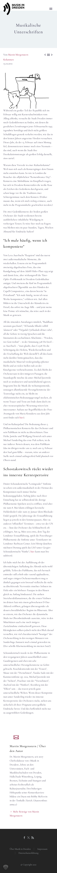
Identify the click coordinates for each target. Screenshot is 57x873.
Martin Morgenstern (18, 54)
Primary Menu (51, 8)
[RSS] (32, 837)
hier (21, 417)
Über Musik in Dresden (20, 849)
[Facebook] (24, 837)
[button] (5, 867)
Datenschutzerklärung (28, 853)
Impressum (42, 849)
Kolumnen (8, 59)
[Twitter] (28, 837)
